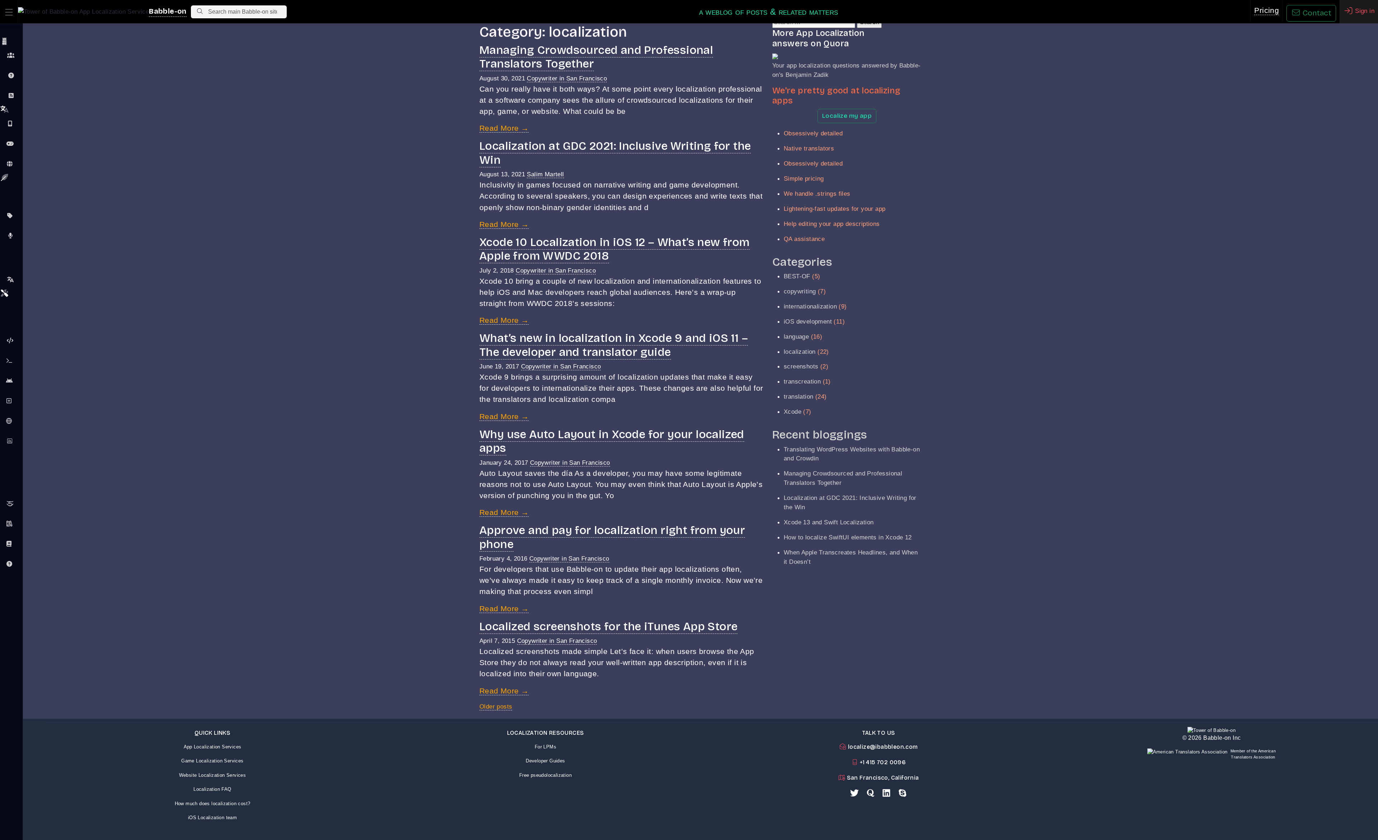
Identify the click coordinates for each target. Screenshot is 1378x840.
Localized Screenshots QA (11, 441)
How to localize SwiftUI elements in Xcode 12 (848, 537)
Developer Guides (545, 761)
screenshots (801, 366)
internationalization (810, 306)
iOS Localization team (212, 817)
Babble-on (168, 11)
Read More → (504, 128)
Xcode (792, 411)
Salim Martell (545, 174)
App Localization (11, 123)
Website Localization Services (212, 775)
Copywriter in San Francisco (567, 78)
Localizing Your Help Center (11, 564)
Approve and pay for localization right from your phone (612, 537)
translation (798, 396)
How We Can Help (11, 503)
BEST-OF (797, 276)
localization (800, 351)
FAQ (11, 75)
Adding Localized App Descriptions (11, 401)
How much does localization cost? (212, 803)
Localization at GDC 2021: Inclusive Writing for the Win (615, 153)
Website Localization (11, 164)
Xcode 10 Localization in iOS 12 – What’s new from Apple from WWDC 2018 (614, 249)
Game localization (11, 144)
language (796, 336)
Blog (11, 95)
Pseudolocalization (11, 340)
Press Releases (11, 235)
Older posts (495, 706)
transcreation (802, 381)
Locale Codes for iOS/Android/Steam (11, 421)
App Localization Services (213, 746)
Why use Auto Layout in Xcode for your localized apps (611, 441)
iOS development (808, 321)
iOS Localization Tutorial (11, 360)
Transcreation (11, 279)
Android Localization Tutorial (11, 381)
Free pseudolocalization (545, 775)
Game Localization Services (212, 761)
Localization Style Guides (11, 523)
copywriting (800, 291)
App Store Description (11, 215)
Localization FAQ (212, 789)
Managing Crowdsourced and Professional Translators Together (596, 57)
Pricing (1266, 10)
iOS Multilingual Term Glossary (11, 544)
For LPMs (545, 746)
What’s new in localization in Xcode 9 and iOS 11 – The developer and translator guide (613, 345)
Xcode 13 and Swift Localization (828, 522)
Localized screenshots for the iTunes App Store (608, 626)
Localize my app (847, 116)
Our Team (11, 55)
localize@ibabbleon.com (882, 746)
